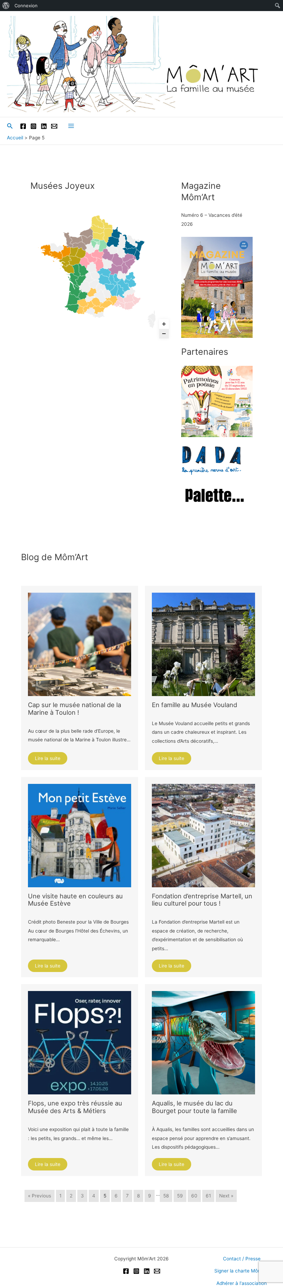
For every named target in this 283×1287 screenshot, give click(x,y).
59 (180, 1195)
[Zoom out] (164, 334)
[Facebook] (23, 126)
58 (166, 1195)
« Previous (39, 1195)
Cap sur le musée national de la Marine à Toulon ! (74, 708)
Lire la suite (47, 758)
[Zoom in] (164, 324)
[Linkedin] (44, 126)
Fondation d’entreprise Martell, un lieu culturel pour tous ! (202, 899)
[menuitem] (6, 5)
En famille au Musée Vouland (194, 705)
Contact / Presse (242, 1258)
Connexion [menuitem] (26, 5)
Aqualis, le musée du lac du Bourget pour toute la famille (194, 1106)
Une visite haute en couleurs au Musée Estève (75, 899)
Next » (226, 1195)
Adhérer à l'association (241, 1283)
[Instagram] (33, 126)
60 (194, 1195)
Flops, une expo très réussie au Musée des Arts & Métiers (75, 1106)
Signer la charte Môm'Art (241, 1271)
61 (208, 1195)
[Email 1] (54, 126)
